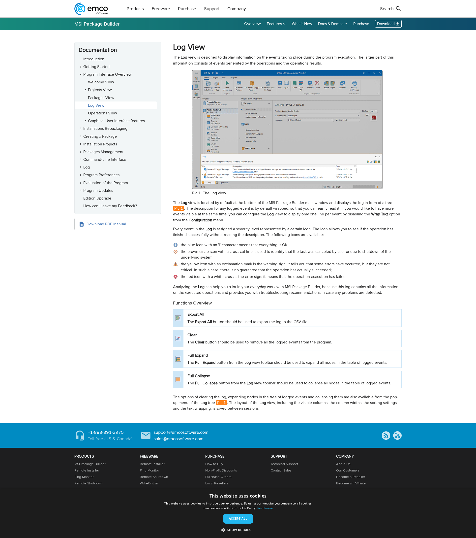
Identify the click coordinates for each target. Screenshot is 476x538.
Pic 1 (178, 208)
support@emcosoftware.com (181, 432)
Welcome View (101, 82)
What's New (302, 24)
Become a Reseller (350, 476)
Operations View (102, 113)
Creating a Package (100, 136)
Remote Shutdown (88, 483)
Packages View (101, 98)
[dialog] (238, 513)
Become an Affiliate (351, 483)
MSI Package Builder (97, 23)
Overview (252, 24)
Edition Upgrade (97, 198)
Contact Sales (281, 470)
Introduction (93, 59)
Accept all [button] (238, 518)
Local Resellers (217, 483)
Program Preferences (101, 175)
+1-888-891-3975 (106, 432)
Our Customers (348, 470)
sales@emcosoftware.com (179, 438)
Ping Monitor (84, 476)
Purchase (361, 24)
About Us (343, 463)
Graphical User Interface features (116, 121)
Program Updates (98, 190)
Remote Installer (86, 470)
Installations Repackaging (105, 128)
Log (86, 167)
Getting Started (96, 66)
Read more (265, 508)
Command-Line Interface (104, 159)
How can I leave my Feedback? (110, 206)
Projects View (100, 90)
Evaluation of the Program (105, 183)
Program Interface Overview (107, 74)
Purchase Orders (218, 476)
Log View (96, 105)
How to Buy (214, 463)
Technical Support (284, 463)
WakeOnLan (149, 483)
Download (386, 24)
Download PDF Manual (106, 224)
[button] (238, 529)
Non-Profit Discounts (221, 470)
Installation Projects (100, 144)
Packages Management (103, 152)
